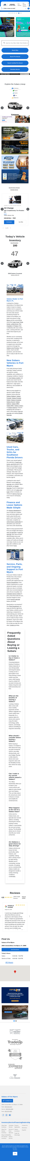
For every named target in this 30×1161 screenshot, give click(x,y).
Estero (16, 326)
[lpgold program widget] (15, 1032)
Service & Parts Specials (11, 1131)
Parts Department (14, 606)
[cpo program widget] (15, 1054)
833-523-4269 (9, 1109)
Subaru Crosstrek (16, 400)
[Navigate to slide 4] (14, 13)
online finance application (14, 521)
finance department (14, 510)
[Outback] (15, 1012)
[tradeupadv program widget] (15, 1042)
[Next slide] (16, 1021)
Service (11, 1122)
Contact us (13, 625)
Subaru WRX (15, 403)
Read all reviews (24, 897)
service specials (15, 599)
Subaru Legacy (18, 405)
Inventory (5, 1122)
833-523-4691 (8, 1111)
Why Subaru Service (10, 1136)
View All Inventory (14, 242)
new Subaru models (14, 378)
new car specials (11, 532)
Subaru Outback (11, 396)
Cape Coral (15, 322)
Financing (18, 1122)
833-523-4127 (8, 1106)
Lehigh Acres (14, 324)
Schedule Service (14, 189)
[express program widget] (15, 1066)
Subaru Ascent (11, 402)
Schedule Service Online (14, 593)
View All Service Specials (14, 187)
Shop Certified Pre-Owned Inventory (5, 1136)
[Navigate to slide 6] (18, 13)
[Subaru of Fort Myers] (9, 4)
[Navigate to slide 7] (20, 13)
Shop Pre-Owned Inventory (4, 1131)
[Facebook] (3, 1115)
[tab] (15, 88)
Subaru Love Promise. (13, 348)
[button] (15, 972)
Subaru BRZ (10, 405)
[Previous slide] (14, 1021)
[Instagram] (6, 1115)
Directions (24, 1127)
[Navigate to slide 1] (9, 13)
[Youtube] (9, 1115)
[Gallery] (15, 74)
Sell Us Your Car (17, 493)
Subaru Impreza (12, 407)
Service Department (12, 582)
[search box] (15, 42)
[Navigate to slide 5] (16, 13)
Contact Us (8, 1100)
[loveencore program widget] (15, 1076)
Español (24, 1130)
